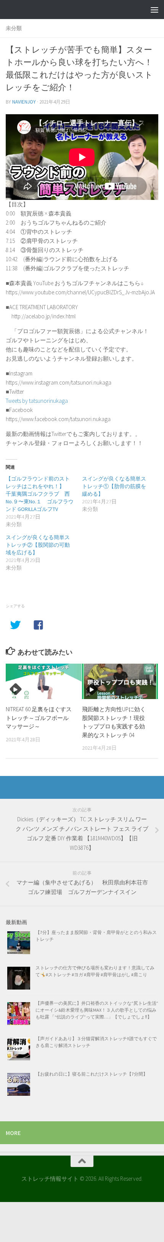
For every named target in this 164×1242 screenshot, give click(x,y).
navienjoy (24, 102)
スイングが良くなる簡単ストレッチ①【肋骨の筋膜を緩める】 (114, 486)
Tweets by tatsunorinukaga (37, 400)
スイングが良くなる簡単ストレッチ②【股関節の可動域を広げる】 (38, 545)
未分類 (14, 28)
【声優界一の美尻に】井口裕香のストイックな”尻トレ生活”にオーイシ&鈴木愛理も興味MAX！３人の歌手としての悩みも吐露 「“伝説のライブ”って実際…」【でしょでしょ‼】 (96, 1010)
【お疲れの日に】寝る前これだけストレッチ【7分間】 (91, 1074)
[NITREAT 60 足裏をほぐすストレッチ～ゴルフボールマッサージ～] (44, 681)
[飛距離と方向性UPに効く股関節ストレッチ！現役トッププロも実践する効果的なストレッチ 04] (120, 681)
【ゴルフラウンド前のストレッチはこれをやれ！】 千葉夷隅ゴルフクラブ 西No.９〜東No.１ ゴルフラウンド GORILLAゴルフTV (40, 493)
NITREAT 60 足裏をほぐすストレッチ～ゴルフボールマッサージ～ (39, 718)
